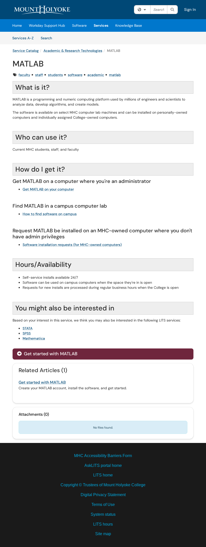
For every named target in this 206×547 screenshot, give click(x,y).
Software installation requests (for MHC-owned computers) (72, 244)
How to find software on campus (50, 214)
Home (17, 25)
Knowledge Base (128, 25)
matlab (115, 75)
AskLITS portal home (103, 465)
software (75, 75)
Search (48, 38)
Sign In (190, 9)
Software (79, 25)
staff (39, 75)
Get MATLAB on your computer (48, 189)
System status (103, 514)
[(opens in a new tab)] (42, 10)
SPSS (27, 333)
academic (95, 75)
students (55, 75)
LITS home (103, 475)
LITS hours (103, 524)
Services (101, 25)
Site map (103, 534)
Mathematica (34, 338)
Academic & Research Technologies (72, 50)
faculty (24, 75)
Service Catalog (26, 50)
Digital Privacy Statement (103, 495)
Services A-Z (23, 38)
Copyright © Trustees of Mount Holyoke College (103, 485)
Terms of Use (103, 504)
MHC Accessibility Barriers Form (103, 456)
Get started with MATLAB (50, 354)
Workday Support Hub (47, 25)
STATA (27, 328)
